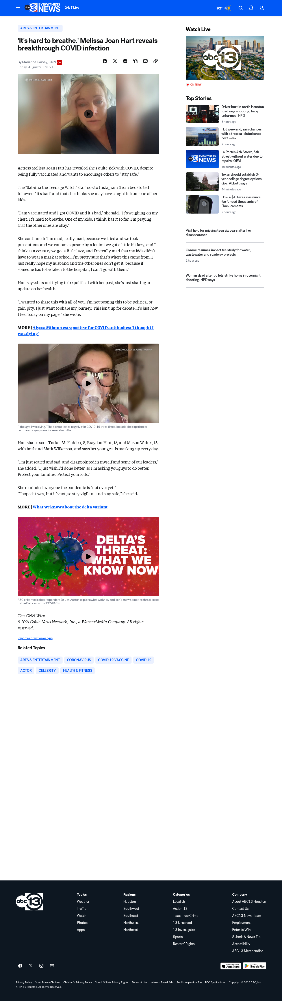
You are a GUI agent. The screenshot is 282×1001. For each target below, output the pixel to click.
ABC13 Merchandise (247, 951)
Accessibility (241, 944)
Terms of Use (139, 982)
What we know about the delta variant (70, 507)
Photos (82, 923)
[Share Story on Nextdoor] (135, 61)
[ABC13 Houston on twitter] (30, 966)
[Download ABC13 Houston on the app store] (230, 965)
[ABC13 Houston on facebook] (20, 966)
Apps (80, 930)
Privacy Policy (24, 982)
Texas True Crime (185, 915)
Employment (241, 923)
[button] (18, 7)
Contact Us (240, 908)
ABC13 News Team (246, 915)
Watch (81, 915)
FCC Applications (215, 982)
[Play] (225, 58)
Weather (83, 901)
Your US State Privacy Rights (111, 982)
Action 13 (180, 908)
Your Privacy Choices (47, 982)
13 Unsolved (182, 923)
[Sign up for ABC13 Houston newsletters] (52, 966)
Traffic (81, 908)
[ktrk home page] (29, 901)
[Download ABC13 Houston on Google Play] (254, 965)
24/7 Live (72, 7)
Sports (178, 937)
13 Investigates (184, 930)
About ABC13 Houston (249, 901)
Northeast (130, 930)
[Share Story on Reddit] (125, 61)
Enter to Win (241, 930)
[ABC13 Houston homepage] (42, 8)
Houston (129, 901)
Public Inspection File (189, 982)
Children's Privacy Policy (77, 982)
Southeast (130, 915)
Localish (179, 901)
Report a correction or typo (35, 638)
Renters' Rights (184, 944)
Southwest (131, 908)
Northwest (131, 923)
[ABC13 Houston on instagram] (41, 966)
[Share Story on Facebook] (105, 61)
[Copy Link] (155, 61)
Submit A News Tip (246, 937)
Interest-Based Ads (162, 982)
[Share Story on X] (115, 61)
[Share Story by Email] (145, 61)
